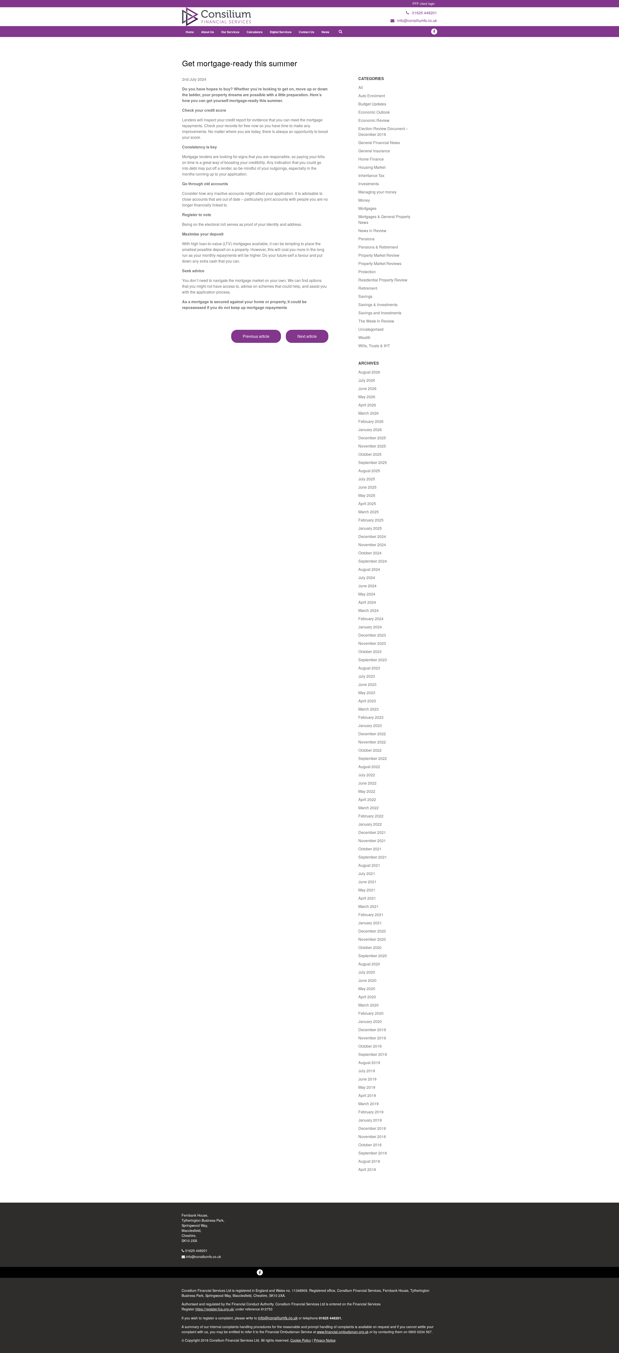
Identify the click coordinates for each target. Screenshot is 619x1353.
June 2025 (367, 487)
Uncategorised (370, 329)
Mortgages (367, 208)
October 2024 (370, 553)
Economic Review (374, 120)
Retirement (367, 288)
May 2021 (366, 890)
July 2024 (366, 577)
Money (364, 200)
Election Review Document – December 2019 (383, 131)
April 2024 (367, 602)
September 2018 (372, 1153)
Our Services (230, 32)
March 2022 (368, 807)
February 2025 (370, 520)
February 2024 (370, 618)
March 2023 (368, 709)
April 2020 (367, 997)
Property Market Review (378, 255)
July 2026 (366, 380)
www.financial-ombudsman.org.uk (342, 1331)
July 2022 (366, 775)
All (360, 87)
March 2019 (368, 1103)
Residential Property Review (382, 280)
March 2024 (368, 610)
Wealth (364, 337)
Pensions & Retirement (378, 247)
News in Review (372, 230)
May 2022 (366, 791)
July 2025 (366, 479)
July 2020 (366, 972)
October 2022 (370, 750)
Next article (307, 336)
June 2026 (367, 388)
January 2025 (370, 528)
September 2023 (372, 659)
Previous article (256, 336)
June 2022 (367, 783)
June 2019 (367, 1079)
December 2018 (372, 1128)
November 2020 (372, 939)
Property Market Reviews (379, 263)
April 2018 (367, 1169)
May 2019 (366, 1087)
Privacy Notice (325, 1340)
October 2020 (370, 947)
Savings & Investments (378, 304)
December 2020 (372, 931)
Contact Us (306, 32)
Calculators (255, 32)
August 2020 (369, 964)
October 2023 (370, 651)
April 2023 (367, 701)
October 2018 (370, 1144)
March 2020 (368, 1005)
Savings (365, 296)
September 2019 (372, 1054)
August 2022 (369, 766)
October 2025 (370, 454)
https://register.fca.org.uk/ (214, 1309)
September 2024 (372, 561)
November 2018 (372, 1136)
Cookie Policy (300, 1340)
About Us (207, 32)
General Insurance (374, 151)
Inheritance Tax (371, 175)
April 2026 (367, 405)
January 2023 (370, 725)
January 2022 (370, 824)
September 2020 (372, 955)
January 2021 (370, 923)
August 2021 (369, 865)
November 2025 (372, 446)
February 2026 (370, 421)
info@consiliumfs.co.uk (203, 1256)
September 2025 (372, 462)
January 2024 (370, 627)
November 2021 (372, 840)
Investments (368, 183)
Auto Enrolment (371, 95)
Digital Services (281, 32)
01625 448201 (196, 1250)
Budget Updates (372, 104)
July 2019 (366, 1071)
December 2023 (372, 635)
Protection (367, 271)
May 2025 (366, 495)
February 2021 (370, 914)
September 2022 (372, 758)
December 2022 (372, 733)
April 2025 (367, 503)
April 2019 (367, 1095)
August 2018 (369, 1161)
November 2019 (372, 1038)
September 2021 (372, 857)
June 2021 (367, 881)
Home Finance (371, 159)
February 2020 (370, 1013)
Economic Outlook (374, 112)
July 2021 (366, 873)
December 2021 (372, 832)
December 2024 (372, 536)
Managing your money (377, 192)
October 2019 (370, 1046)
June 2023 (367, 684)
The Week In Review (376, 321)
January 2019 (370, 1120)
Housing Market (371, 167)
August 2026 (369, 372)
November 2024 (372, 544)
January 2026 (370, 429)
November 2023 (372, 643)
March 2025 (368, 512)
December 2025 (372, 438)
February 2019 (370, 1112)
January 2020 (370, 1021)
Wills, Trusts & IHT (374, 345)
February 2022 (370, 816)
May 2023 (366, 692)
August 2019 (369, 1062)
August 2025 (369, 470)
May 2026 (366, 396)
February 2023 (370, 717)
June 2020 (367, 980)
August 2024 (369, 569)
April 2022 (367, 799)
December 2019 (372, 1029)
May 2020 (366, 988)
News (325, 32)
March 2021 (368, 906)
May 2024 (366, 594)
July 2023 (366, 676)
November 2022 (372, 742)
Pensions (366, 239)
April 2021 (367, 898)
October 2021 (370, 849)
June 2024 (367, 585)
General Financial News (379, 142)
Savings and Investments (379, 313)
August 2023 (369, 668)
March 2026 (368, 413)
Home (190, 32)
